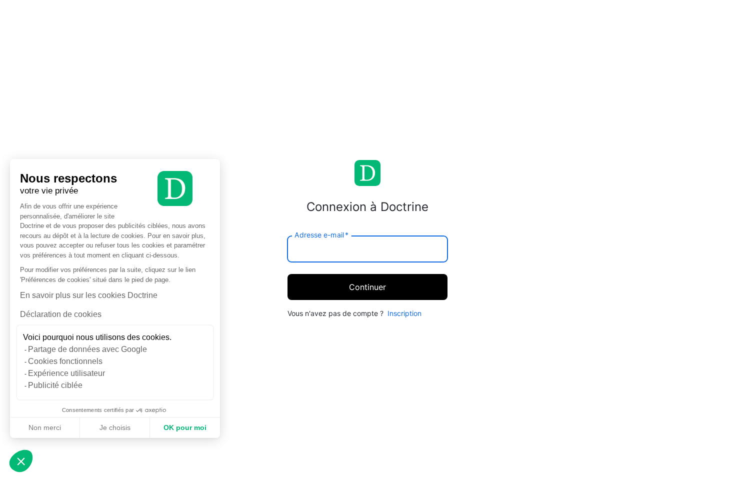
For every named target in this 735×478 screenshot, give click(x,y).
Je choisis (115, 428)
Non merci (44, 428)
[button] (21, 461)
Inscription (405, 313)
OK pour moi (185, 428)
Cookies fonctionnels (65, 361)
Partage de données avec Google (87, 349)
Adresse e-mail (321, 234)
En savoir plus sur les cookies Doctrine (89, 295)
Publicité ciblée (55, 385)
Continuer (367, 287)
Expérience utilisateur (66, 373)
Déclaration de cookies (61, 314)
